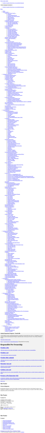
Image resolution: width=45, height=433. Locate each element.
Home (1, 341)
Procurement (10, 61)
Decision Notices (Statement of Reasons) (15, 306)
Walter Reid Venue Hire (12, 273)
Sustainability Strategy (12, 91)
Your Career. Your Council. (10, 13)
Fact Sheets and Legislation (13, 113)
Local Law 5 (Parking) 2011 (13, 178)
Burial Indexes (10, 126)
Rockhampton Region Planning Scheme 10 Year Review (18, 319)
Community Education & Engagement (15, 166)
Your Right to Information (12, 67)
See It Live (5, 424)
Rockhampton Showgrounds (10, 260)
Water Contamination (11, 157)
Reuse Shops (10, 220)
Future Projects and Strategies (13, 228)
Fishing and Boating (11, 250)
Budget (9, 40)
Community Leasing (9, 79)
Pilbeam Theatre (8, 264)
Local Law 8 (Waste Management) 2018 (15, 180)
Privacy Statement (13, 430)
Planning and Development (13, 60)
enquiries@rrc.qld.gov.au (8, 408)
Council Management (9, 25)
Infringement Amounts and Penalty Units (12, 42)
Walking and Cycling (11, 248)
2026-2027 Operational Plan (13, 23)
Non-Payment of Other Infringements (14, 44)
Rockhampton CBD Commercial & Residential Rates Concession (20, 282)
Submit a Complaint (9, 331)
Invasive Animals (11, 190)
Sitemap (18, 430)
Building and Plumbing (9, 294)
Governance (10, 57)
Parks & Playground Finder (13, 233)
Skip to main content (4, 0)
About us (9, 163)
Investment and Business (9, 283)
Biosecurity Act (10, 192)
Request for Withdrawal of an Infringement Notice (17, 46)
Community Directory (9, 77)
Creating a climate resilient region (14, 94)
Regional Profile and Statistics (10, 106)
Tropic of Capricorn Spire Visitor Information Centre (15, 263)
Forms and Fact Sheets (12, 310)
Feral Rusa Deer (11, 188)
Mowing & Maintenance (9, 205)
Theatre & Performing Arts (12, 268)
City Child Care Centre (9, 128)
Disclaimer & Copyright (4, 430)
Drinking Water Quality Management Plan (15, 164)
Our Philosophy (10, 131)
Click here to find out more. (5, 339)
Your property (10, 196)
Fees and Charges (11, 41)
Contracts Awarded (11, 291)
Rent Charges (10, 82)
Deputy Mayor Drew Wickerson (13, 35)
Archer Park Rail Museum (10, 276)
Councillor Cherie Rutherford (13, 34)
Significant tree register (12, 208)
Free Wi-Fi (7, 181)
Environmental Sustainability (10, 90)
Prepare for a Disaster (11, 140)
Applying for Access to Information (14, 68)
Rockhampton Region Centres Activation (12, 279)
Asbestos (9, 161)
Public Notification (11, 308)
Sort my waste (10, 215)
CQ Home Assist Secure (9, 83)
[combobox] (6, 5)
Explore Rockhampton (7, 421)
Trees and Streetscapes (9, 206)
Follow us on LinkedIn (7, 425)
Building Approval (11, 295)
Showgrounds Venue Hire (12, 261)
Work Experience (11, 17)
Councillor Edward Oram (12, 33)
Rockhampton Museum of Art (10, 251)
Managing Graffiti (11, 159)
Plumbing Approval (11, 296)
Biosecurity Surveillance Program (14, 194)
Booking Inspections (11, 297)
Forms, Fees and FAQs (12, 125)
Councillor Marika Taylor (12, 36)
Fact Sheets (10, 324)
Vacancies (9, 14)
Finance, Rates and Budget (10, 38)
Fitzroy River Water (8, 162)
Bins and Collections (11, 216)
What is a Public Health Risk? (13, 158)
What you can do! (11, 219)
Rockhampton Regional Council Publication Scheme (17, 70)
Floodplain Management (9, 182)
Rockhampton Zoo (8, 259)
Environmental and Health (12, 55)
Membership (10, 255)
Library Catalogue (11, 253)
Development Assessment (12, 305)
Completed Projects (11, 230)
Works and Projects (8, 223)
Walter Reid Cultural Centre (10, 265)
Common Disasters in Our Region (14, 143)
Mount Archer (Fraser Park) (13, 240)
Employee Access (11, 19)
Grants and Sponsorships (9, 97)
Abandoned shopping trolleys (10, 75)
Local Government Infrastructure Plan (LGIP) (16, 318)
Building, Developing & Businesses (14, 170)
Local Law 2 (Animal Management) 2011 (15, 175)
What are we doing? (11, 218)
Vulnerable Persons (11, 146)
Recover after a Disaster (12, 142)
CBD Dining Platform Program (13, 281)
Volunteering (10, 148)
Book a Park (10, 235)
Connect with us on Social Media (14, 258)
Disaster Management (9, 139)
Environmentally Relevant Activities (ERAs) (16, 154)
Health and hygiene (11, 136)
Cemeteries (7, 118)
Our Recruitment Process (12, 15)
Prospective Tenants (11, 81)
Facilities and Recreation (7, 231)
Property (9, 62)
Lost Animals (10, 114)
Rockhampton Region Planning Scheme (15, 315)
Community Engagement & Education (15, 145)
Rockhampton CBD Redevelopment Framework (16, 280)
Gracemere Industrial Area (10, 286)
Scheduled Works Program (12, 227)
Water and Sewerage (11, 65)
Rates (9, 39)
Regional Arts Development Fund (14, 98)
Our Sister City (8, 105)
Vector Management (9, 211)
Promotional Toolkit (9, 78)
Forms (9, 323)
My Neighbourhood (9, 102)
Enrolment (9, 132)
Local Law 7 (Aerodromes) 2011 (14, 179)
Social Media (7, 328)
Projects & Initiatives (11, 236)
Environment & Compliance (13, 167)
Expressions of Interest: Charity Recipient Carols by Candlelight (19, 101)
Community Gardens (9, 107)
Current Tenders (10, 290)
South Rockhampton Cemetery (13, 124)
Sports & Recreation (9, 243)
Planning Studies (11, 317)
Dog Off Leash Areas (11, 246)
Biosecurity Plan (11, 193)
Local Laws (7, 173)
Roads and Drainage (11, 63)
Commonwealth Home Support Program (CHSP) (17, 85)
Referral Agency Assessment (13, 298)
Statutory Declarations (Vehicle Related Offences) (17, 47)
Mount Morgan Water (12, 172)
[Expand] (15, 13)
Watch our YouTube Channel (8, 428)
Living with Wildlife (11, 160)
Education (9, 115)
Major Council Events (9, 103)
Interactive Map (10, 224)
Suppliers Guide (10, 292)
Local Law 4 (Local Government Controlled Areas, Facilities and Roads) (21, 177)
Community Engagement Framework (14, 87)
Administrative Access (12, 73)
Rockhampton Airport (9, 204)
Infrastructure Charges (9, 313)
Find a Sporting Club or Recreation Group (15, 244)
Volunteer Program (11, 18)
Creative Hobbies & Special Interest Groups (16, 271)
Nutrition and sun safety (12, 137)
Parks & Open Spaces (9, 232)
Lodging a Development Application (14, 304)
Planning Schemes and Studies (10, 314)
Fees (8, 138)
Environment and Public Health (11, 152)
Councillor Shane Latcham (12, 30)
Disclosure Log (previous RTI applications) (15, 72)
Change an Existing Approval (13, 299)
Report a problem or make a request (11, 327)
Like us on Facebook (7, 426)
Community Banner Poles (10, 76)
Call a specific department (10, 330)
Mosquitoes (10, 213)
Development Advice (7, 293)
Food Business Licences (12, 153)
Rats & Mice (10, 212)
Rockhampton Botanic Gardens (13, 237)
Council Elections (8, 26)
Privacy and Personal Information (14, 71)
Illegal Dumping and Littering (13, 221)
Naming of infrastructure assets (13, 200)
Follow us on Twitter (7, 427)
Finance (9, 56)
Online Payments (8, 52)
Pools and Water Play (11, 245)
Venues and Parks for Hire (10, 277)
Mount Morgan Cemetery (12, 121)
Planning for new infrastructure (13, 201)
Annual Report (10, 24)
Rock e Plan (7, 320)
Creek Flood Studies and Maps (13, 184)
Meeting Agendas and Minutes (10, 37)
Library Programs (11, 256)
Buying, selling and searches (10, 301)
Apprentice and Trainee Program (14, 16)
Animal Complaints (11, 116)
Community (10, 54)
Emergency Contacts (11, 150)
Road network (10, 198)
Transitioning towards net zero (13, 93)
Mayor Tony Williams (12, 28)
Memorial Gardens (11, 119)
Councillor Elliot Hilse (12, 31)
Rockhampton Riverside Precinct (14, 242)
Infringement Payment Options (13, 45)
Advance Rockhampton (7, 420)
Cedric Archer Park (11, 239)
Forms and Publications (12, 222)
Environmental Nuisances (12, 155)
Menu (1, 9)
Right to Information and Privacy (11, 66)
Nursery (9, 133)
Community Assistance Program (13, 99)
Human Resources (11, 58)
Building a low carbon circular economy (15, 95)
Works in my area (11, 225)
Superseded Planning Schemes (13, 316)
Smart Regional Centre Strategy (11, 285)
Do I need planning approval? (13, 303)
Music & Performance (12, 270)
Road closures (10, 197)
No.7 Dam (9, 241)
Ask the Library (10, 257)
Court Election (10, 48)
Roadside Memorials (11, 203)
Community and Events (7, 74)
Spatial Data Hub (8, 186)
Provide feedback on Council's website (12, 326)
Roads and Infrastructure (9, 195)
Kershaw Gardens (11, 238)
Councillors (7, 27)
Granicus (22, 431)
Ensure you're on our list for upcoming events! (16, 104)
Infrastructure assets (11, 199)
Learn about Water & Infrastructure (14, 171)
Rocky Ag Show (11, 262)
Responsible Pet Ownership (13, 112)
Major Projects (10, 226)
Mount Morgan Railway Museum (11, 275)
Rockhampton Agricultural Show (9, 423)
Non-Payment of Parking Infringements (15, 43)
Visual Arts (10, 267)
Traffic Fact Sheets (11, 202)
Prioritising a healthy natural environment (15, 92)
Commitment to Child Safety (10, 108)
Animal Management (9, 111)
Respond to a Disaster (12, 141)
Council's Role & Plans (12, 144)
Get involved (10, 96)
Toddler (9, 134)
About (9, 130)
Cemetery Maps (10, 127)
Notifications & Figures (12, 165)
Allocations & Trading (12, 168)
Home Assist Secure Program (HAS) (14, 84)
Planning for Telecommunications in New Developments (18, 311)
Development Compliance (12, 307)
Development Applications (10, 302)
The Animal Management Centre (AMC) (15, 117)
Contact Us (5, 325)
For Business (5, 278)
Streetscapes (10, 210)
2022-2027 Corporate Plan (12, 22)
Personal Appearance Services (13, 156)
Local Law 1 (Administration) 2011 (14, 174)
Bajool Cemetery (11, 123)
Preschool (9, 135)
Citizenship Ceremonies (9, 20)
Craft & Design (10, 272)
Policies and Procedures (9, 53)
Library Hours (10, 254)
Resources (9, 147)
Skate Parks (10, 247)
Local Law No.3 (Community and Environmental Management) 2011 (20, 176)
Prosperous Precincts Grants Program (14, 100)
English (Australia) (13, 2)
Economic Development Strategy (11, 284)
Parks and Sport (10, 59)
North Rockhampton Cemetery (13, 120)
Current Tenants (10, 80)
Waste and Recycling (11, 64)
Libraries (6, 252)
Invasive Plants (10, 191)
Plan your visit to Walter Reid (13, 266)
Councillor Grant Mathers (12, 32)
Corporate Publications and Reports (11, 21)
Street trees (10, 207)
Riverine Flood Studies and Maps (14, 183)
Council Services (6, 110)
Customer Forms (8, 51)
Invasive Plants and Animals (10, 187)
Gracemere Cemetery (11, 122)
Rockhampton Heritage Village (11, 274)
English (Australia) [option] (13, 7)
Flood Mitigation (11, 185)
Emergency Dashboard (12, 151)
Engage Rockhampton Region (10, 86)
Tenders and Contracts (9, 288)
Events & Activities (8, 88)
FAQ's (9, 300)
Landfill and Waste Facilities (13, 217)
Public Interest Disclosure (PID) (11, 50)
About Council (5, 12)
